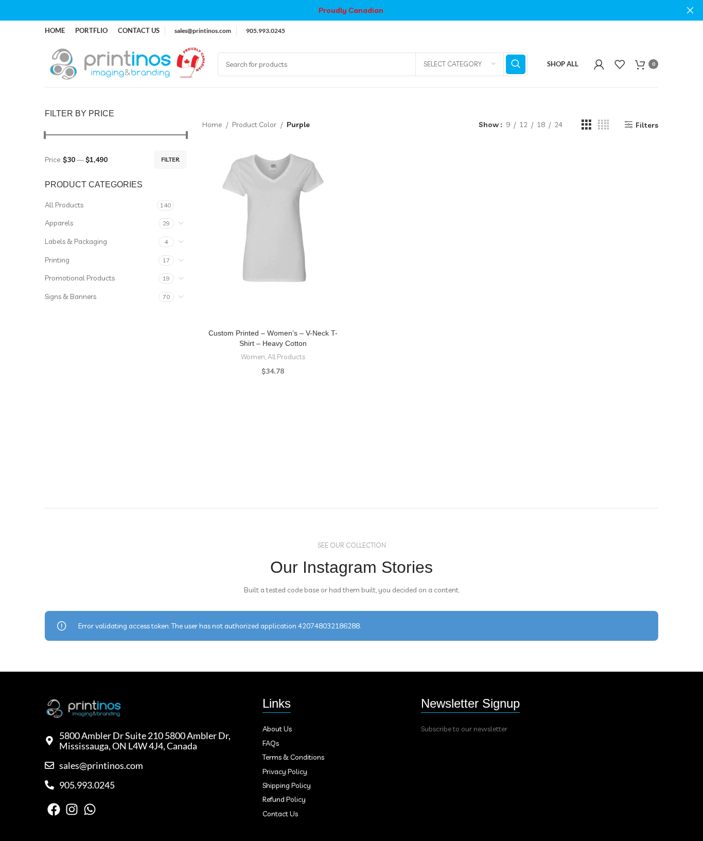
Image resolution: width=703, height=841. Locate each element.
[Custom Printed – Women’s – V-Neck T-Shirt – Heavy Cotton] (273, 218)
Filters (647, 124)
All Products (64, 204)
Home (212, 124)
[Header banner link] (336, 10)
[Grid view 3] (586, 124)
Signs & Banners (70, 296)
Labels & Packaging (76, 241)
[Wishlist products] (619, 64)
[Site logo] (126, 63)
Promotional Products (80, 278)
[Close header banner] (690, 10)
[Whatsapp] (90, 809)
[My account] (599, 64)
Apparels (59, 222)
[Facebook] (54, 809)
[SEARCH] (515, 64)
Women (253, 357)
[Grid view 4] (603, 124)
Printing (57, 260)
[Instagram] (72, 809)
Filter (170, 159)
